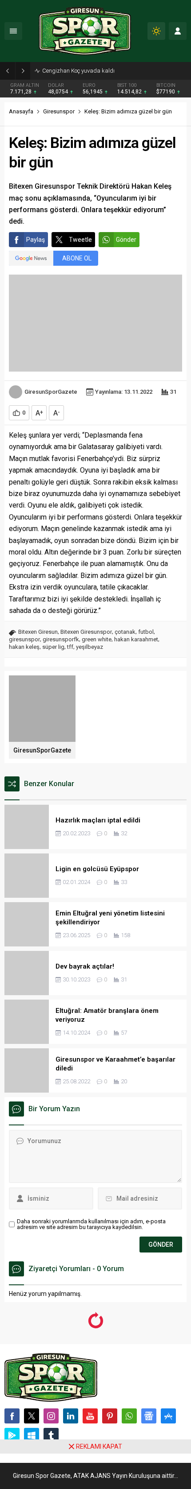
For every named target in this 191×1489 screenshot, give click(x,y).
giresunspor (24, 639)
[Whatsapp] (129, 1415)
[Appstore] (168, 1415)
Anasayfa (21, 111)
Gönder (126, 239)
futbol (146, 631)
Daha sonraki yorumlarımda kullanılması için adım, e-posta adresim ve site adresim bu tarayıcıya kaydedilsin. (91, 1224)
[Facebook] (12, 1415)
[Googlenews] (148, 1415)
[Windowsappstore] (31, 1435)
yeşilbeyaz (89, 647)
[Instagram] (51, 1415)
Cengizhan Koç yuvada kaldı (78, 70)
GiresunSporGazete (50, 391)
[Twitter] (31, 1415)
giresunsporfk (61, 639)
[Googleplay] (12, 1435)
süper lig (53, 647)
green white (96, 639)
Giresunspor (59, 111)
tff (70, 647)
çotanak (125, 631)
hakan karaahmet (136, 639)
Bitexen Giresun (38, 631)
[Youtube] (90, 1415)
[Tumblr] (51, 1435)
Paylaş (35, 239)
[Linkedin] (70, 1415)
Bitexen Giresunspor (86, 631)
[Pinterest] (109, 1415)
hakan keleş (24, 647)
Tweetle (80, 239)
